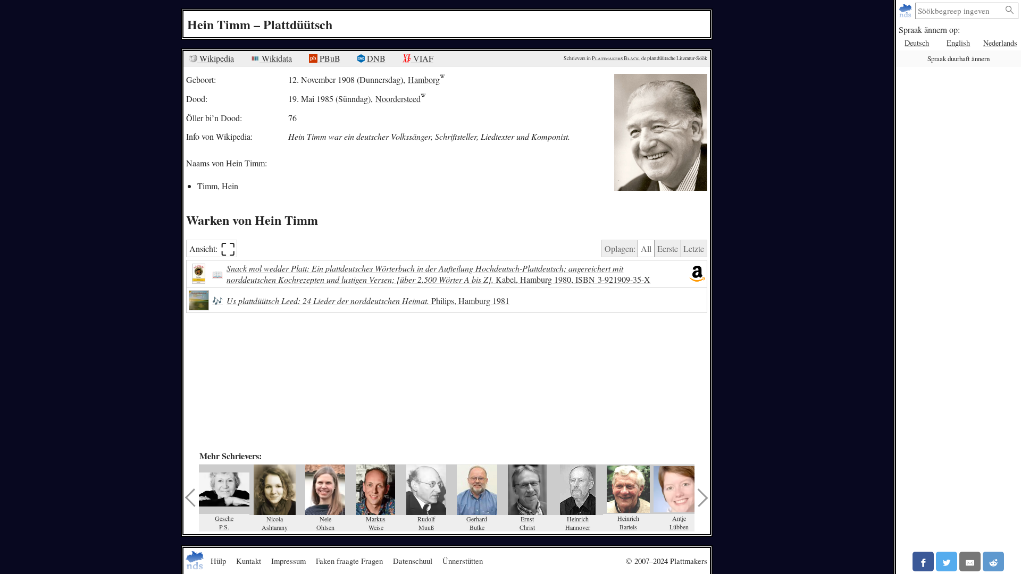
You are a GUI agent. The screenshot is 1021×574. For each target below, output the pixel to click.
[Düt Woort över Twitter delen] (946, 561)
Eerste (667, 248)
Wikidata (276, 58)
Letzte (693, 248)
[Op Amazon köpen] (697, 274)
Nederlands (1000, 43)
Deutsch (917, 43)
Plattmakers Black (615, 58)
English (958, 43)
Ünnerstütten (462, 560)
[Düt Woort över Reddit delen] (993, 561)
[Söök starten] (1009, 10)
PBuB (328, 58)
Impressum (288, 560)
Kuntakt (248, 560)
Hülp (218, 560)
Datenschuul (412, 560)
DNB (375, 58)
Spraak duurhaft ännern (958, 58)
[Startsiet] (906, 11)
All (646, 248)
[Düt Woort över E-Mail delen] (970, 561)
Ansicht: (212, 248)
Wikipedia (215, 58)
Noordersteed (398, 98)
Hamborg (424, 79)
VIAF (422, 58)
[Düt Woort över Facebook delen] (923, 561)
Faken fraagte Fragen (349, 560)
